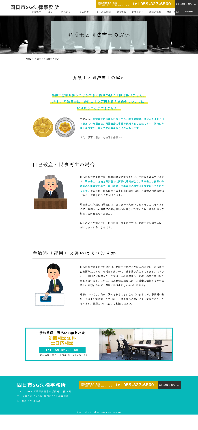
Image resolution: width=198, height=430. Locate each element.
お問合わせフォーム (188, 4)
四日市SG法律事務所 (34, 7)
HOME (28, 59)
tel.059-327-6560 (152, 3)
